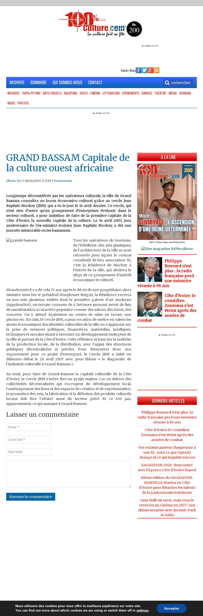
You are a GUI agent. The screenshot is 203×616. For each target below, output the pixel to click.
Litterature (111, 93)
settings (142, 610)
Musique (13, 93)
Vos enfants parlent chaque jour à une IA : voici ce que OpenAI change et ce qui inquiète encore (167, 452)
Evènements (130, 93)
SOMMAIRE (38, 82)
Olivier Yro (14, 181)
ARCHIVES (16, 82)
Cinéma (95, 93)
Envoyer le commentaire (30, 496)
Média (173, 93)
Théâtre (160, 93)
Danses (147, 93)
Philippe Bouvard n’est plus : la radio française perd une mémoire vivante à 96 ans (165, 273)
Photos (23, 102)
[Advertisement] (101, 55)
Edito (84, 93)
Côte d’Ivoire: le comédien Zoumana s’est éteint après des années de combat (167, 308)
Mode (11, 102)
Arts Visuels (52, 93)
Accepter (171, 608)
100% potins (31, 93)
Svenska (185, 93)
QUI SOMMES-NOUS (67, 82)
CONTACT (95, 82)
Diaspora (70, 93)
